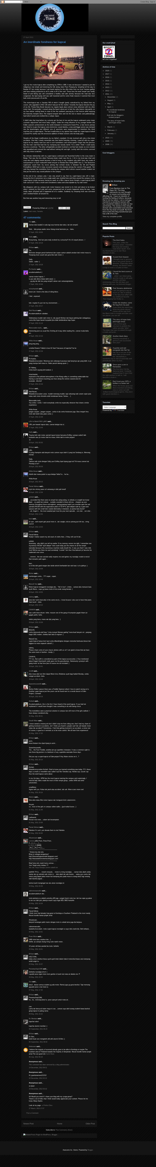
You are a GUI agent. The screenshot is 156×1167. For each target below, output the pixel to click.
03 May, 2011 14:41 (36, 932)
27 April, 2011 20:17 (36, 306)
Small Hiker (33, 721)
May (109, 103)
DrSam (31, 247)
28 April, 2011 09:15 (36, 482)
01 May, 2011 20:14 (36, 760)
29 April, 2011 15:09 (36, 622)
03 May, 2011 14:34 (36, 903)
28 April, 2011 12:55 (36, 514)
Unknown (32, 1046)
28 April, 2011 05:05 (36, 443)
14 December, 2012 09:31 (38, 1067)
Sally (31, 237)
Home (59, 1124)
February (111, 130)
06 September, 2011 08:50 (38, 1042)
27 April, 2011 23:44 (36, 427)
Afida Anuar (33, 341)
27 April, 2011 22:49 (36, 417)
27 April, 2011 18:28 (36, 265)
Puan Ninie (33, 936)
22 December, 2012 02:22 (38, 1078)
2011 (107, 94)
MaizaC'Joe (33, 584)
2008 (107, 144)
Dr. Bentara (33, 1018)
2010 (107, 138)
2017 (107, 74)
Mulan (31, 573)
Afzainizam (33, 838)
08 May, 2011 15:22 (36, 1014)
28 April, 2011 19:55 (36, 592)
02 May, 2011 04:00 (36, 833)
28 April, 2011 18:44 (36, 579)
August (110, 100)
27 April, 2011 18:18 (36, 243)
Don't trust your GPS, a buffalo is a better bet (122, 382)
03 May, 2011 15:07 (36, 964)
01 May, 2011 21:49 (36, 810)
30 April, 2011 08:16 (36, 696)
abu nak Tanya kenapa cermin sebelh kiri (43, 867)
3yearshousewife (35, 684)
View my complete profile (112, 216)
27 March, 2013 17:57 (36, 1108)
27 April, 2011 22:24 (36, 336)
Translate (120, 410)
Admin (31, 797)
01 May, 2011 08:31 (36, 716)
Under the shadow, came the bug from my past (122, 304)
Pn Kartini (32, 269)
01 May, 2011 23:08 (36, 822)
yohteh (31, 497)
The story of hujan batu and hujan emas (116, 122)
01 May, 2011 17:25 (36, 733)
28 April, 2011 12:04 (36, 492)
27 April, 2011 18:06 (36, 232)
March (110, 127)
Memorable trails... (36, 328)
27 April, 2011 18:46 (36, 284)
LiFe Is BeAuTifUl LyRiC (38, 421)
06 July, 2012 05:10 (36, 1057)
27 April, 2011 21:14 (36, 323)
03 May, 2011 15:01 (36, 949)
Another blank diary (120, 336)
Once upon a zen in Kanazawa (120, 366)
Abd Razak (33, 310)
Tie (30, 222)
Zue (30, 982)
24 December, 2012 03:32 (38, 1089)
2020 (107, 71)
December (111, 97)
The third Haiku (119, 240)
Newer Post (28, 1124)
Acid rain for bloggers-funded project (115, 116)
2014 (107, 84)
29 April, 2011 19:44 (36, 679)
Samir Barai (50, 1054)
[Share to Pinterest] (69, 208)
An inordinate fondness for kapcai (44, 42)
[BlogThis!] (62, 208)
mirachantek (33, 289)
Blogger (90, 1150)
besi (30, 519)
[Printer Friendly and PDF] (27, 207)
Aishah (31, 701)
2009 (107, 141)
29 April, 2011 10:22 (36, 605)
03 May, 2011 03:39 (36, 886)
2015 (107, 81)
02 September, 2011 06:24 (38, 1029)
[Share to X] (64, 208)
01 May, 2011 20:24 (36, 792)
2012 (107, 91)
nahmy (31, 597)
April (109, 107)
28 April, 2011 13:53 (36, 527)
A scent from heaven (121, 257)
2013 (107, 87)
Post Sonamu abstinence (122, 288)
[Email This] (59, 208)
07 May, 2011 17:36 (36, 990)
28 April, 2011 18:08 (36, 569)
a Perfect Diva (47, 1105)
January (110, 133)
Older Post (90, 1124)
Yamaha (40, 211)
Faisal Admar (34, 486)
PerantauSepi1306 (35, 969)
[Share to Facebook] (66, 208)
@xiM (31, 671)
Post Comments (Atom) (64, 1130)
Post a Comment (32, 1113)
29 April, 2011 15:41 (36, 666)
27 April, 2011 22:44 (36, 384)
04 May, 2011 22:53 (36, 977)
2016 (107, 77)
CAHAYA (32, 610)
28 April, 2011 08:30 (36, 466)
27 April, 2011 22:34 (36, 351)
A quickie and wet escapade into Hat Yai (121, 349)
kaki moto (32, 211)
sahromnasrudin (35, 891)
